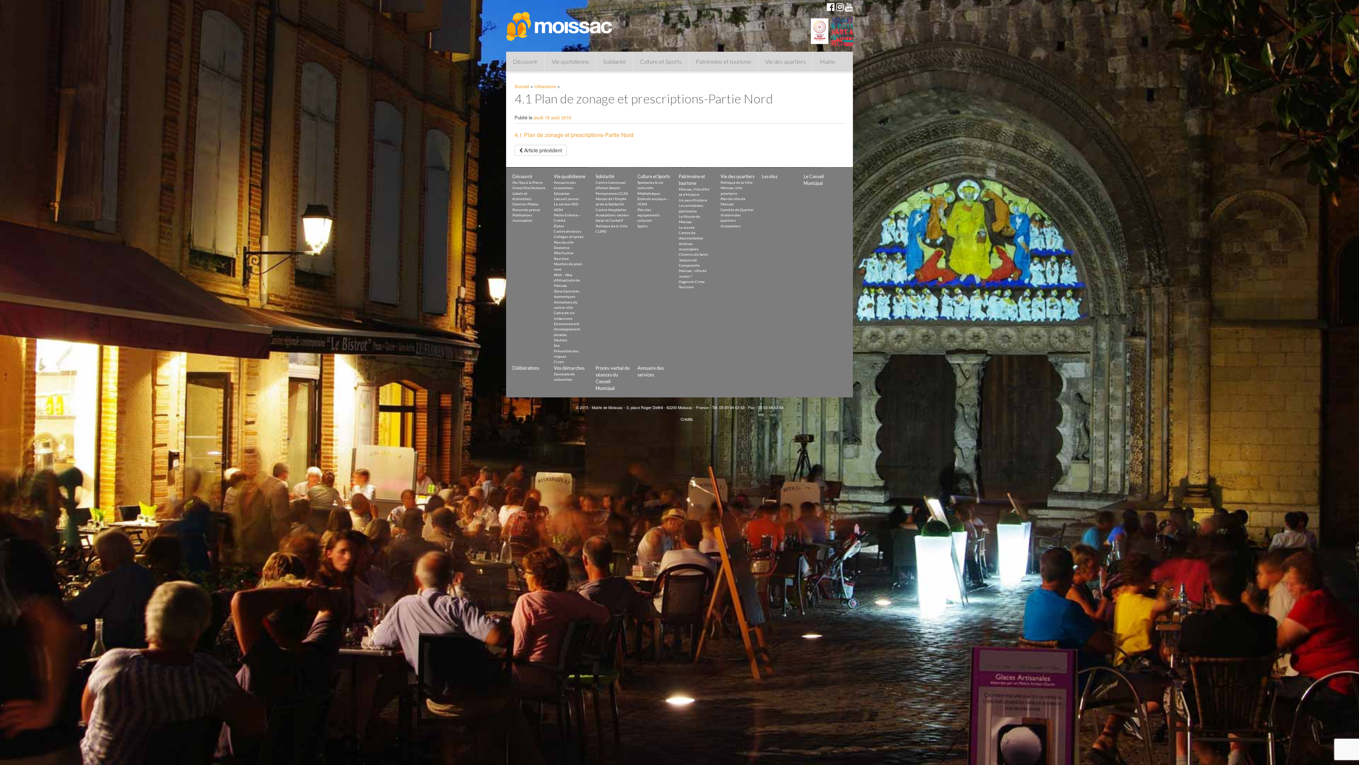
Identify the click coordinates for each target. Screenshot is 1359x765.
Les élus (770, 176)
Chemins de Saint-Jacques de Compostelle (694, 259)
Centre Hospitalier (611, 210)
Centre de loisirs (567, 231)
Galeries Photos (525, 204)
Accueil (522, 86)
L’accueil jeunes (566, 199)
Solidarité (614, 61)
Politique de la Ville (611, 226)
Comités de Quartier (737, 210)
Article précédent (542, 150)
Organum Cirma (692, 281)
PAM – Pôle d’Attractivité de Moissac (567, 280)
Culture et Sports (661, 61)
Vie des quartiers (785, 61)
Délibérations (525, 368)
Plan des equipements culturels (648, 215)
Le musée (687, 227)
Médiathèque (648, 193)
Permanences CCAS (612, 193)
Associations (731, 226)
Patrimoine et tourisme (723, 61)
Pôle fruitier (564, 253)
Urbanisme (545, 86)
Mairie (827, 61)
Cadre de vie (564, 313)
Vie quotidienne (570, 61)
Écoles (559, 226)
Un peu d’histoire (693, 200)
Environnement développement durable (567, 329)
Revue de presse (526, 210)
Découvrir (525, 61)
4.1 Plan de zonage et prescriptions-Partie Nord (574, 135)
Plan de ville (564, 242)
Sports (642, 226)
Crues (559, 361)
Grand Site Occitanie (528, 188)
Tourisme (561, 258)
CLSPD (601, 231)
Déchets (560, 340)
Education (562, 193)
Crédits (687, 419)
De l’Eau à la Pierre (527, 182)
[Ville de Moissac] (560, 23)
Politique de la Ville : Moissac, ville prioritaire (737, 188)
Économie (561, 247)
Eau (557, 345)
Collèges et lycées (569, 236)
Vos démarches (569, 368)
